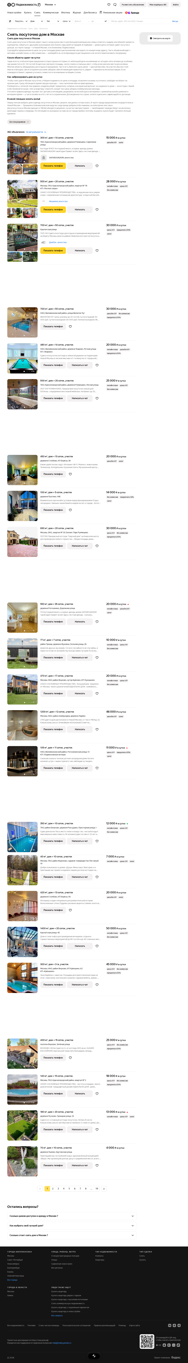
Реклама (31, 1325)
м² (106, 21)
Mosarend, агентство (58, 201)
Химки (10, 1295)
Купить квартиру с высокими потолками (69, 1299)
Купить (142, 1260)
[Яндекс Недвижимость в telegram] (179, 1325)
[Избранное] (108, 4)
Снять (142, 1256)
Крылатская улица (48, 229)
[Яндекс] (176, 1357)
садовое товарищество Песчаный (83, 861)
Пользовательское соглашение (76, 1325)
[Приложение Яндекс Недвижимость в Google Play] (169, 1345)
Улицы (54, 1260)
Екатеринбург (13, 1268)
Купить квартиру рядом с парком (66, 1295)
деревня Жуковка (61, 644)
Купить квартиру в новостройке (65, 1311)
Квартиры (99, 1260)
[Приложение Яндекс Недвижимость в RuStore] (178, 1345)
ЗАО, (50, 532)
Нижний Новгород (15, 1276)
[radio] (52, 1188)
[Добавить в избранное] (97, 166)
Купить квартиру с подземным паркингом (70, 1307)
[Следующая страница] (104, 1188)
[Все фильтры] (10, 21)
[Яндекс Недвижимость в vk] (169, 1325)
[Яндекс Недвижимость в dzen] (174, 1325)
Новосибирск (13, 1264)
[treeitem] (15, 12)
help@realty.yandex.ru (61, 1343)
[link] (176, 4)
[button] (114, 4)
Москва (43, 186)
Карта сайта (134, 1325)
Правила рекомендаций (104, 1325)
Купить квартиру (59, 1291)
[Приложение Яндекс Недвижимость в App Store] (164, 1345)
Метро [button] (175, 21)
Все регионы (57, 1268)
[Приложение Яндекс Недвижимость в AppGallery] (173, 1345)
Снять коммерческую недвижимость (68, 1303)
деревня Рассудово (69, 828)
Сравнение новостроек (61, 1264)
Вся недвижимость (15, 1325)
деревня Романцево (76, 142)
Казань (10, 1272)
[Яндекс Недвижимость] (24, 5)
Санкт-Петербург (15, 1260)
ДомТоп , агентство (58, 242)
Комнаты (99, 1256)
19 (97, 1188)
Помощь (122, 1325)
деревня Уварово (75, 349)
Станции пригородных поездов (65, 1256)
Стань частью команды (49, 1325)
